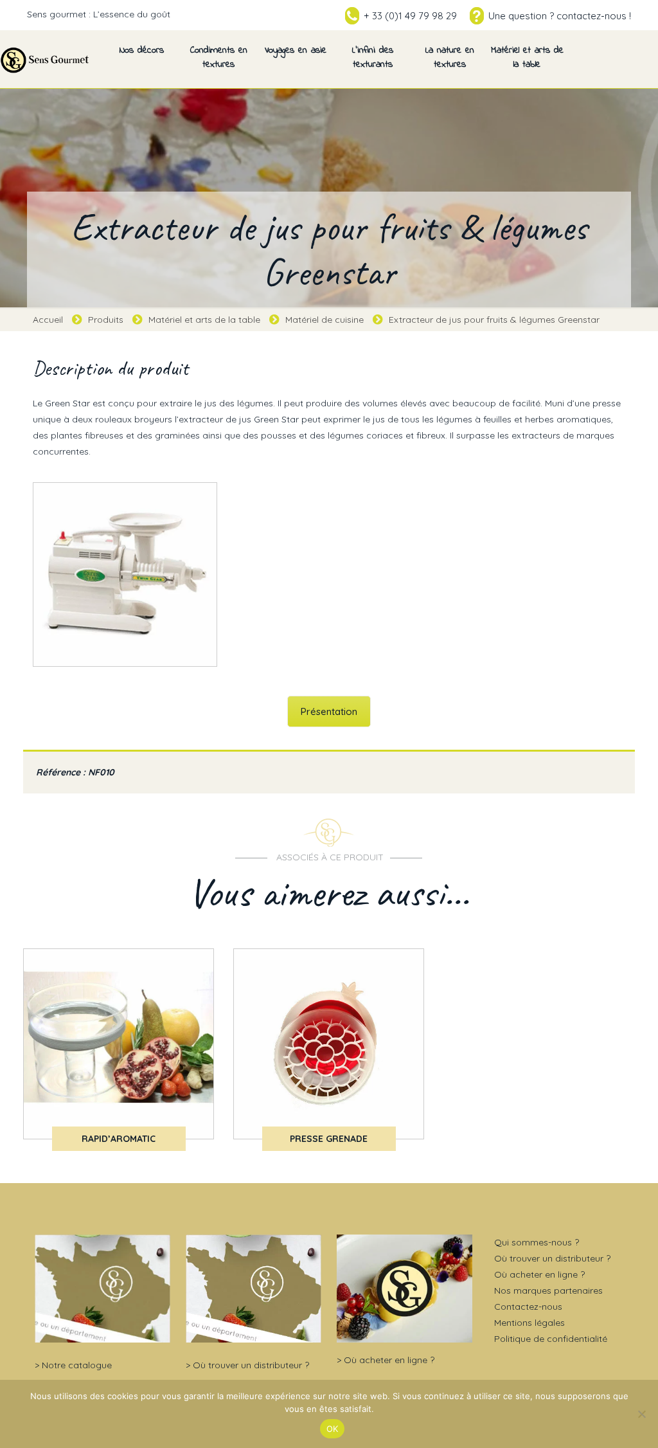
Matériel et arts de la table (204, 319)
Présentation (329, 711)
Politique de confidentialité (550, 1338)
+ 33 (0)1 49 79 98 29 (410, 16)
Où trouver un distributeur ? (251, 1365)
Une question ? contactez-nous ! (559, 16)
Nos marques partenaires (548, 1290)
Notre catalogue (77, 1365)
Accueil (48, 319)
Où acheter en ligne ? (389, 1360)
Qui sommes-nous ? (536, 1242)
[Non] (642, 1413)
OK (332, 1429)
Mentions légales (529, 1322)
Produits (105, 319)
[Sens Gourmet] (45, 59)
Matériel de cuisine (324, 319)
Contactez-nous (528, 1306)
